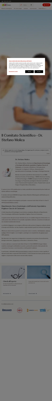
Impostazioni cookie (13, 71)
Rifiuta (29, 71)
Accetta (38, 71)
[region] (26, 66)
